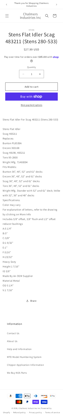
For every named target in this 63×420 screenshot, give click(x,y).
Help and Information (19, 349)
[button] (7, 16)
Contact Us (13, 333)
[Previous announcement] (6, 4)
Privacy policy (35, 412)
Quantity (31, 67)
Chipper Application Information (25, 364)
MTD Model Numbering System (24, 357)
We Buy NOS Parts (17, 372)
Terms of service (52, 412)
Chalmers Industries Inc (29, 408)
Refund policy (19, 412)
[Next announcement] (56, 4)
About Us (12, 341)
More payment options (31, 105)
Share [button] (33, 300)
